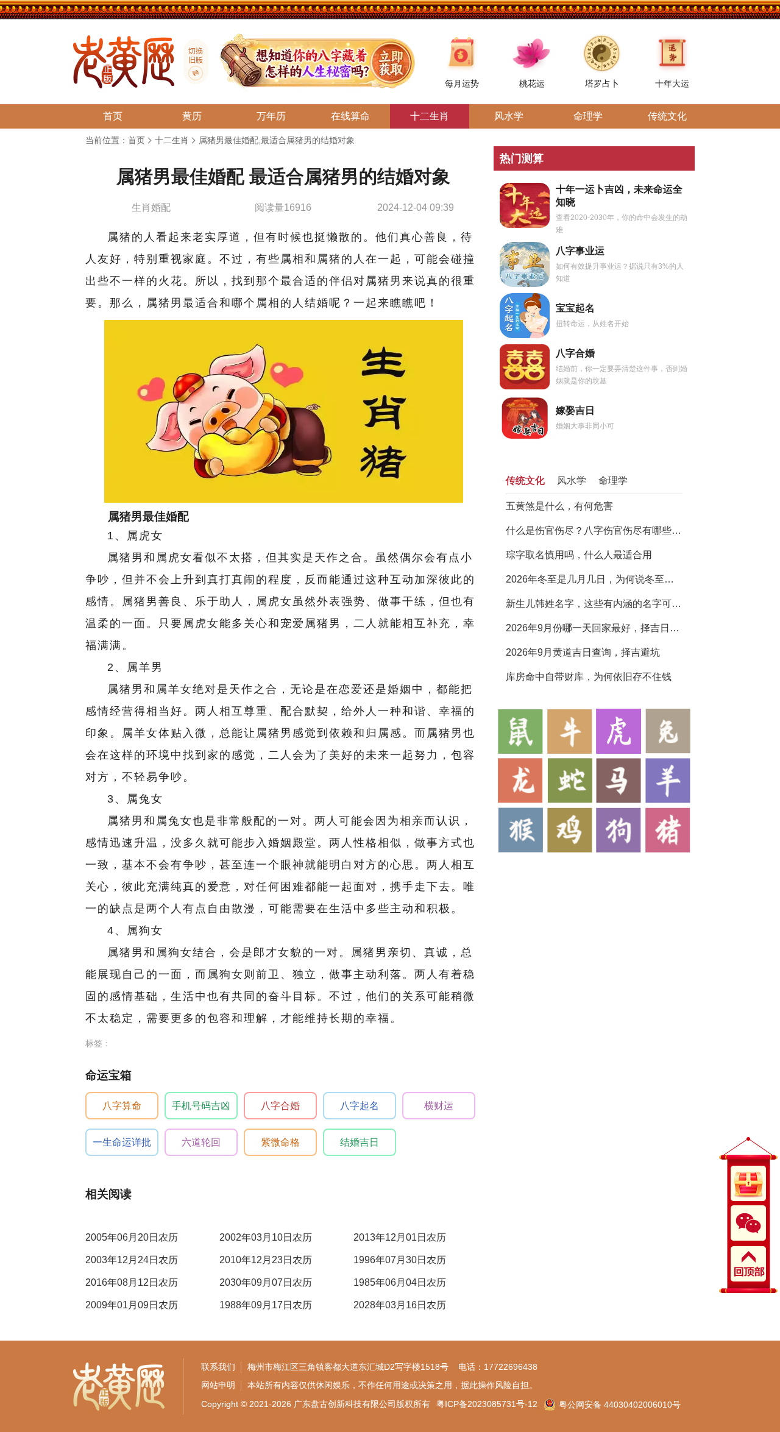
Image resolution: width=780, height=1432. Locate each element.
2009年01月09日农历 (131, 1305)
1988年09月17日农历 (265, 1305)
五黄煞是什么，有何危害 (559, 506)
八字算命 (121, 1106)
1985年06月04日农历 (399, 1282)
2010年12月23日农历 (265, 1260)
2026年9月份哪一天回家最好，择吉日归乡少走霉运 (594, 628)
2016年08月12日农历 (131, 1282)
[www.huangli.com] (191, 61)
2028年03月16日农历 (399, 1305)
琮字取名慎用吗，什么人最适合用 (579, 555)
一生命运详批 (122, 1142)
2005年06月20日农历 (131, 1237)
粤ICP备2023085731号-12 (486, 1404)
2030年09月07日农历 (265, 1282)
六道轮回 (201, 1142)
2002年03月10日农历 (265, 1237)
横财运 (438, 1106)
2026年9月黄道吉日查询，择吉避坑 (583, 652)
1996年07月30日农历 (399, 1260)
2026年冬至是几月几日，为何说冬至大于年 (594, 579)
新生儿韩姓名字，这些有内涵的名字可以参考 (594, 603)
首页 (136, 140)
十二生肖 (172, 140)
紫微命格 (280, 1142)
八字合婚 (280, 1106)
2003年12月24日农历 (131, 1260)
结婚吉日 (359, 1142)
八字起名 (359, 1106)
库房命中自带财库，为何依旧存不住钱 (589, 677)
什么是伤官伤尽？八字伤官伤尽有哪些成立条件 (594, 530)
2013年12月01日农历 (399, 1237)
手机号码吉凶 (201, 1106)
